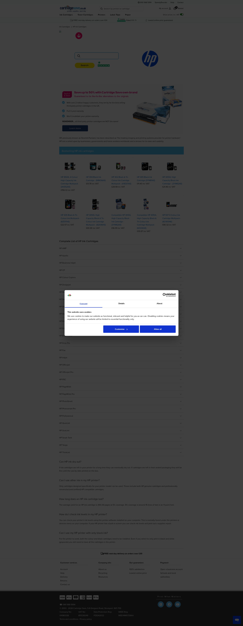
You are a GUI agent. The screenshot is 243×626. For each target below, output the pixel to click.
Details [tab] (121, 303)
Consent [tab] (83, 304)
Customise (120, 329)
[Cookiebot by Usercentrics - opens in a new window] (165, 295)
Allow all (158, 329)
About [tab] (159, 303)
